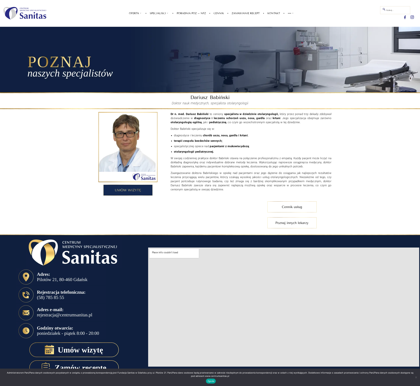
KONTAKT (273, 13)
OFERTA (134, 13)
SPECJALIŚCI (158, 13)
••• (289, 13)
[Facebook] (405, 17)
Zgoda (211, 381)
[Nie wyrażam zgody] (416, 377)
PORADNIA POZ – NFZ (191, 13)
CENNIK (219, 13)
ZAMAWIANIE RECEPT (246, 13)
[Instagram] (412, 17)
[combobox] (395, 10)
